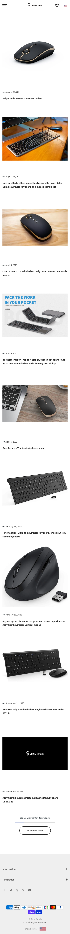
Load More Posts (35, 830)
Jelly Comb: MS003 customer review (22, 98)
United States (31, 928)
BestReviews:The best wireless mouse (23, 448)
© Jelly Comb (35, 918)
